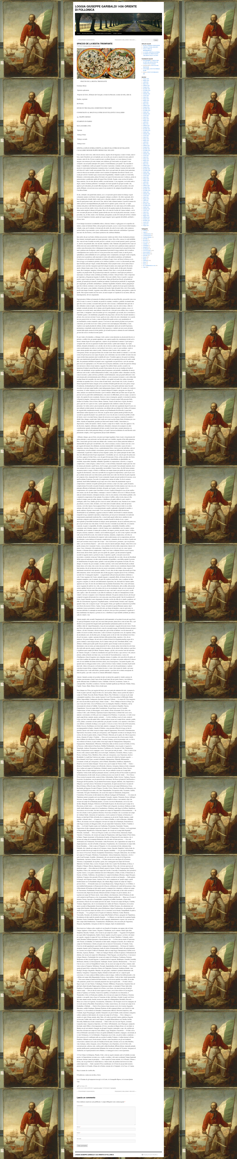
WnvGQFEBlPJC (147, 60)
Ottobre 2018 (146, 207)
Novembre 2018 (146, 205)
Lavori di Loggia (98, 1088)
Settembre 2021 (146, 153)
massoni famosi (146, 252)
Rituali (144, 259)
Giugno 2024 (146, 98)
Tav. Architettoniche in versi (149, 265)
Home (78, 33)
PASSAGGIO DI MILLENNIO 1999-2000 (125, 40)
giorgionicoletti (96, 46)
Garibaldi (145, 244)
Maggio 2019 (146, 198)
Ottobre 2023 (146, 112)
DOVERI (145, 239)
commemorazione (147, 234)
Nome (79, 1127)
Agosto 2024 (146, 95)
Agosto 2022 (146, 135)
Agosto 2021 (146, 155)
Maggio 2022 (146, 140)
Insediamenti (146, 249)
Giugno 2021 (146, 158)
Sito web (79, 1138)
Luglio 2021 (145, 157)
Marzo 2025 (145, 83)
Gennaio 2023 (146, 127)
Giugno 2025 (146, 78)
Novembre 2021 (146, 150)
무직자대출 (146, 68)
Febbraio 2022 (146, 145)
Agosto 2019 (146, 195)
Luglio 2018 (145, 212)
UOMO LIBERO (117, 33)
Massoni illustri (146, 254)
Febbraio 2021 (146, 165)
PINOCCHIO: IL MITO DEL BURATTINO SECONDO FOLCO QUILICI (151, 62)
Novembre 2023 (146, 110)
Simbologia (145, 260)
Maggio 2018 (146, 215)
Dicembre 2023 (146, 108)
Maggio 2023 (146, 120)
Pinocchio (145, 255)
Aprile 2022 (145, 142)
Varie (144, 267)
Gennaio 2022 (146, 147)
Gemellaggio (146, 245)
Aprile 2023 (145, 122)
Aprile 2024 (145, 102)
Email (78, 1132)
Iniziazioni (145, 247)
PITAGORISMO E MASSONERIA (86, 40)
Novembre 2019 (146, 190)
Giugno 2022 (146, 138)
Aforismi (145, 230)
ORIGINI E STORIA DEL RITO (150, 47)
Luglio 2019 (145, 197)
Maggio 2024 (146, 100)
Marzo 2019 (145, 202)
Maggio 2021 (146, 160)
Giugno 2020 (146, 178)
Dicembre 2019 (146, 188)
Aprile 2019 (145, 200)
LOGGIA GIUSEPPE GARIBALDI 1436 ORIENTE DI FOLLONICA (106, 8)
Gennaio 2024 (146, 107)
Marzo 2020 (145, 183)
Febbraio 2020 (146, 185)
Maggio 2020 (146, 180)
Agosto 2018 (146, 210)
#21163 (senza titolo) (87, 33)
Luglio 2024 (145, 97)
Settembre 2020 (146, 173)
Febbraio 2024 (146, 105)
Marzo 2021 (145, 163)
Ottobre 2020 (146, 172)
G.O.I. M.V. (146, 242)
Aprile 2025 (145, 82)
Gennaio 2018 (146, 219)
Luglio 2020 (145, 177)
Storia (144, 262)
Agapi (144, 232)
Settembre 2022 (146, 133)
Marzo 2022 (145, 143)
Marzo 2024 (145, 103)
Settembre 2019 (146, 193)
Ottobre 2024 (146, 92)
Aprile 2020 (145, 182)
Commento (80, 1105)
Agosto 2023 (146, 115)
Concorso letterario (147, 237)
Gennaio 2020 (146, 187)
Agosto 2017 (146, 222)
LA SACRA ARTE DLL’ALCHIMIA (151, 52)
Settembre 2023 (146, 113)
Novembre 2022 (146, 130)
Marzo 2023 (145, 123)
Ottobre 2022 (146, 132)
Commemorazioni (147, 235)
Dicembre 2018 (146, 203)
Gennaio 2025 (146, 87)
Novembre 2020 (146, 170)
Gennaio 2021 (146, 167)
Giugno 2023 (146, 118)
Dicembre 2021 (146, 148)
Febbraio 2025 (146, 85)
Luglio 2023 (145, 117)
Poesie (144, 257)
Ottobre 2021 (146, 152)
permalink (113, 1088)
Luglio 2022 (145, 137)
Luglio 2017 (145, 224)
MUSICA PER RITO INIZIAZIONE (151, 45)
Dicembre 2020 (146, 168)
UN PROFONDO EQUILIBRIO (103, 33)
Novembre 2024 (146, 90)
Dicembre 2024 (146, 88)
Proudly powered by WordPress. (150, 1154)
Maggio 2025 (146, 80)
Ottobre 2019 (146, 192)
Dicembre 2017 (146, 220)
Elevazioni (145, 240)
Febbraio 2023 (146, 125)
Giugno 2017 (146, 225)
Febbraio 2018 (146, 217)
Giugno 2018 (146, 213)
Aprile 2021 (145, 162)
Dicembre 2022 (146, 128)
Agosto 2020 (146, 175)
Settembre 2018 (146, 208)
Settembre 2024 (146, 93)
